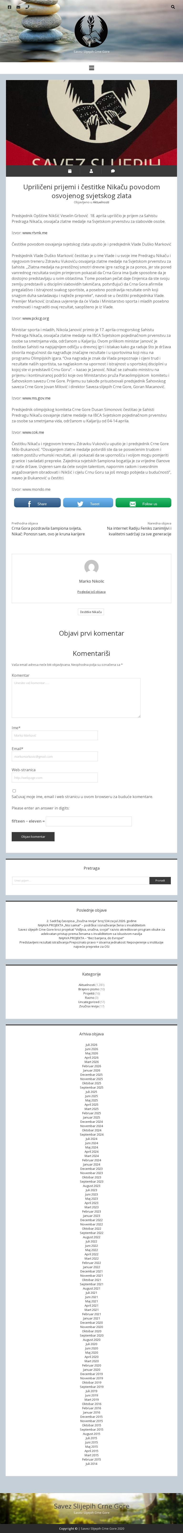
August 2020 (91, 1340)
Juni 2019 (91, 1395)
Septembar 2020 (91, 1335)
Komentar (21, 675)
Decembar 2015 (91, 1416)
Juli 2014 (91, 1464)
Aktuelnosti (101, 202)
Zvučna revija (89, 1006)
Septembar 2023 (91, 1181)
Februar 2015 (91, 1459)
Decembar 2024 (91, 1121)
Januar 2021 (91, 1318)
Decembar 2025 (91, 1074)
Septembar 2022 (91, 1233)
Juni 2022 (91, 1245)
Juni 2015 (91, 1442)
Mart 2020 (92, 1361)
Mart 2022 (92, 1258)
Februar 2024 (91, 1160)
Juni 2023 (91, 1194)
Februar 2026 (91, 1066)
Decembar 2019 (91, 1374)
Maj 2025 (91, 1100)
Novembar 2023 (91, 1173)
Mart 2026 (92, 1062)
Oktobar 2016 (91, 1404)
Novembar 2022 (91, 1224)
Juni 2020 (91, 1348)
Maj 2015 (91, 1446)
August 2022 (91, 1237)
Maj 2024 (91, 1147)
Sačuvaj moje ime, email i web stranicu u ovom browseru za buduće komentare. (82, 796)
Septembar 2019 (91, 1387)
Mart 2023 (92, 1207)
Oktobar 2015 (91, 1425)
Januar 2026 (91, 1070)
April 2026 (91, 1057)
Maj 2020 (91, 1352)
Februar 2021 (91, 1314)
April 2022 (91, 1254)
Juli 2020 (91, 1344)
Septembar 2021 (91, 1284)
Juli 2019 (91, 1391)
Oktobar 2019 (91, 1382)
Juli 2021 (91, 1292)
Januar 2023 (91, 1216)
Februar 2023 (91, 1211)
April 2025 (91, 1104)
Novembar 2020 (91, 1327)
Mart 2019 (92, 1399)
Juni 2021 (91, 1297)
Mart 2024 (92, 1156)
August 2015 (91, 1434)
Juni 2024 (91, 1143)
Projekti (88, 993)
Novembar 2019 (91, 1378)
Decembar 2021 (91, 1271)
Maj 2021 (91, 1301)
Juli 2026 (91, 1045)
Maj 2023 (91, 1198)
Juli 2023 (91, 1190)
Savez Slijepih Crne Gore (91, 1505)
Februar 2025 (91, 1113)
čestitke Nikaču (91, 612)
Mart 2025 (92, 1109)
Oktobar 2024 (91, 1130)
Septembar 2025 (91, 1087)
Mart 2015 (92, 1455)
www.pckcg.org (35, 318)
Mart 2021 (92, 1310)
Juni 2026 (91, 1049)
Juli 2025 (91, 1092)
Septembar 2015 (91, 1429)
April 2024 (91, 1151)
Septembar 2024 (91, 1134)
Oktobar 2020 (91, 1331)
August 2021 (91, 1288)
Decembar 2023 (91, 1168)
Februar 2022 (91, 1263)
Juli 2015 (91, 1438)
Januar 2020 (91, 1369)
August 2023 (91, 1186)
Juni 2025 (91, 1096)
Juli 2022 (91, 1241)
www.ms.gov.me (36, 398)
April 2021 (91, 1305)
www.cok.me (33, 432)
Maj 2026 (91, 1053)
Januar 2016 (91, 1412)
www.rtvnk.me (34, 232)
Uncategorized (88, 1002)
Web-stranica (24, 769)
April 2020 (91, 1357)
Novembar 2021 (91, 1275)
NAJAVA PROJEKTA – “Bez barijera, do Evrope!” (91, 938)
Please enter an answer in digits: (40, 808)
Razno (89, 997)
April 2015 (91, 1451)
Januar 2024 (91, 1164)
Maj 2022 (91, 1250)
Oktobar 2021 (91, 1280)
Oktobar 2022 (91, 1228)
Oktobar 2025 (91, 1083)
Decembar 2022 (91, 1220)
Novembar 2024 (91, 1126)
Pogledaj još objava (91, 592)
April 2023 (91, 1203)
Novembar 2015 (91, 1421)
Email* (17, 748)
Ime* (16, 727)
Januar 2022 (91, 1267)
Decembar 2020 (91, 1322)
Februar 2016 (91, 1408)
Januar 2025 (91, 1117)
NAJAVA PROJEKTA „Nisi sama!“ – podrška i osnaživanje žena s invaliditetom (91, 925)
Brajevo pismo (88, 989)
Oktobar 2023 (91, 1177)
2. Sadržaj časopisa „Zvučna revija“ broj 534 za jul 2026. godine (92, 921)
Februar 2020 (91, 1365)
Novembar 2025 (91, 1079)
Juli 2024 (91, 1139)
